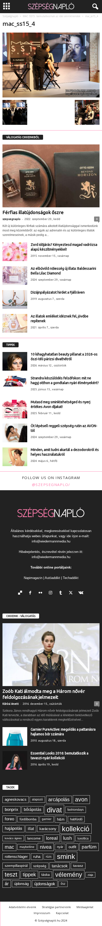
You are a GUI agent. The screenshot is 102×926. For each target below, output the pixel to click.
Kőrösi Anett (10, 703)
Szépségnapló (10, 16)
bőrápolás (32, 809)
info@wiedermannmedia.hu (51, 541)
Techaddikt (70, 578)
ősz (63, 883)
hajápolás (13, 828)
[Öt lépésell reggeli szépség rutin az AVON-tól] (14, 433)
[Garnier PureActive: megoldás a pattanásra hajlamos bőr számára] (14, 736)
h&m (61, 819)
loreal (52, 838)
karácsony (47, 829)
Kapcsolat (62, 913)
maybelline (27, 847)
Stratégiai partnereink (56, 907)
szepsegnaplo (11, 219)
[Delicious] (21, 593)
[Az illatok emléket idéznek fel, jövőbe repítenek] (14, 323)
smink (66, 856)
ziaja (90, 874)
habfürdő (76, 819)
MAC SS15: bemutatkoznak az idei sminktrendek (51, 16)
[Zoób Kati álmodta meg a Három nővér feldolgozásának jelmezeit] (51, 654)
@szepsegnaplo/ (51, 484)
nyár (60, 847)
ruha (36, 856)
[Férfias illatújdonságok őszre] (51, 175)
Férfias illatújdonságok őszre (33, 212)
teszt (11, 874)
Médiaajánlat (84, 907)
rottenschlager (16, 856)
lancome (34, 838)
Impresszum (42, 913)
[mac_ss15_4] (51, 65)
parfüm (89, 846)
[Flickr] (41, 593)
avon (81, 799)
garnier (46, 819)
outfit (72, 847)
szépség (39, 866)
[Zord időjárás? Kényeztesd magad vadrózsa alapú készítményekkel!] (14, 251)
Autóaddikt (52, 578)
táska (45, 875)
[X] (72, 593)
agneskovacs (15, 799)
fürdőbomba (28, 819)
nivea (45, 847)
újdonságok (44, 883)
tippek (29, 874)
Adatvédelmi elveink (22, 907)
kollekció (75, 829)
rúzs (48, 856)
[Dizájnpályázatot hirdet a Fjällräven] (14, 299)
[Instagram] (52, 593)
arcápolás (59, 799)
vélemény (68, 874)
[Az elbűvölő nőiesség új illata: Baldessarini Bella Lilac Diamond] (14, 275)
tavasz (78, 866)
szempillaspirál (16, 866)
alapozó (37, 799)
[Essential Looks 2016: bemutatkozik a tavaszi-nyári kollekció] (14, 760)
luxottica (83, 838)
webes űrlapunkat (44, 536)
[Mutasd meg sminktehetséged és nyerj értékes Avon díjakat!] (14, 409)
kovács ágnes (13, 838)
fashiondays (75, 809)
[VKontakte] (81, 593)
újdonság (21, 884)
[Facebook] (31, 593)
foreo (9, 819)
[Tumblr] (62, 593)
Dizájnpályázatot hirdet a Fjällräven (58, 292)
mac (9, 847)
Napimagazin (33, 578)
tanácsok (60, 866)
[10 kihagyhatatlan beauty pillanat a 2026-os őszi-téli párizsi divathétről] (14, 361)
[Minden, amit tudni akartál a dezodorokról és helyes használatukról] (14, 456)
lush (67, 838)
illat (31, 828)
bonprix (11, 809)
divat (54, 810)
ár (7, 883)
